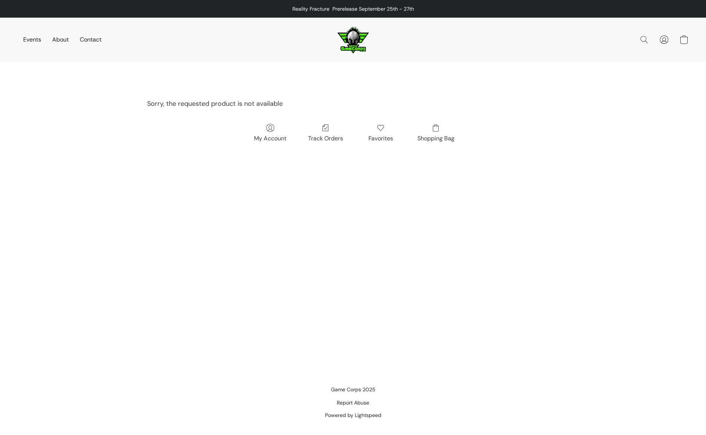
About (60, 39)
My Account (270, 138)
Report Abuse (353, 402)
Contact (90, 39)
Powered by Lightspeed (353, 415)
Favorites (380, 138)
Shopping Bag (435, 138)
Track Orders (325, 138)
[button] (353, 39)
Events (32, 39)
